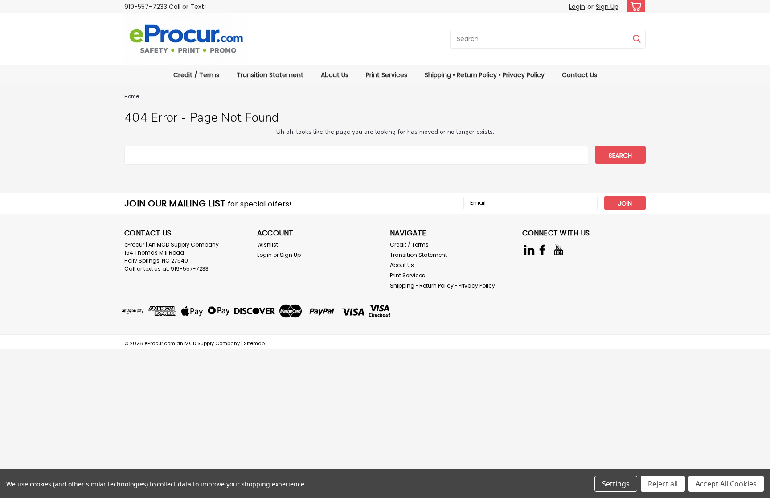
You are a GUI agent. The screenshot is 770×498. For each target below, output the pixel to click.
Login (577, 6)
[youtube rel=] (558, 249)
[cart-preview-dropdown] (634, 6)
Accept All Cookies (726, 484)
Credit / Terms (196, 74)
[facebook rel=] (542, 249)
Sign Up (607, 6)
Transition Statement (270, 74)
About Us (334, 74)
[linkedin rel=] (529, 249)
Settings (616, 484)
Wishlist (267, 244)
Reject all (663, 484)
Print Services (386, 74)
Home (131, 96)
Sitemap (254, 343)
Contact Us (579, 74)
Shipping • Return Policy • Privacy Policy (485, 74)
